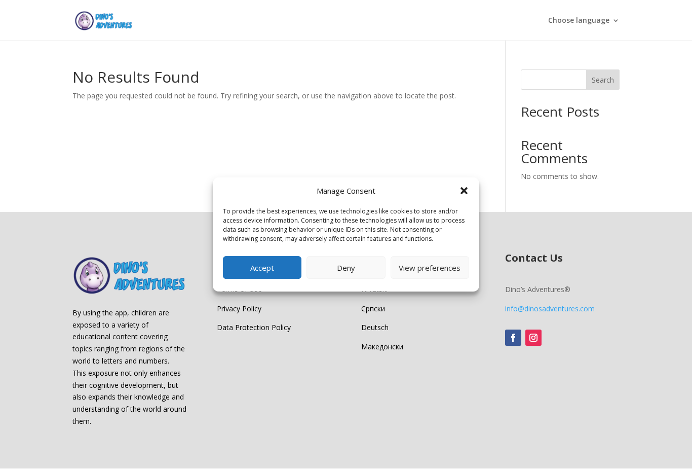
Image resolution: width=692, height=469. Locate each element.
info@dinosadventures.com (550, 308)
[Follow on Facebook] (513, 338)
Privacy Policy (239, 308)
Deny (346, 268)
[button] (464, 191)
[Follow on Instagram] (533, 338)
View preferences (429, 268)
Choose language (578, 21)
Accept (262, 268)
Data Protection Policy (254, 327)
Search (603, 80)
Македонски (382, 346)
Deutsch (375, 327)
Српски (373, 308)
